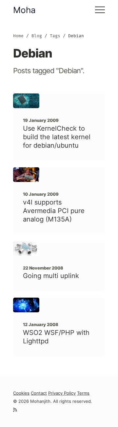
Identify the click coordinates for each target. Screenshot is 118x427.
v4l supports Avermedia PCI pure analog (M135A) (54, 210)
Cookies (21, 393)
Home (18, 35)
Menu (100, 10)
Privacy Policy (62, 393)
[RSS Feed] (15, 410)
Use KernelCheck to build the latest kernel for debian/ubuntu (56, 136)
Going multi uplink (51, 276)
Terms (83, 393)
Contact (39, 393)
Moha (24, 10)
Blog (36, 35)
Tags (55, 35)
